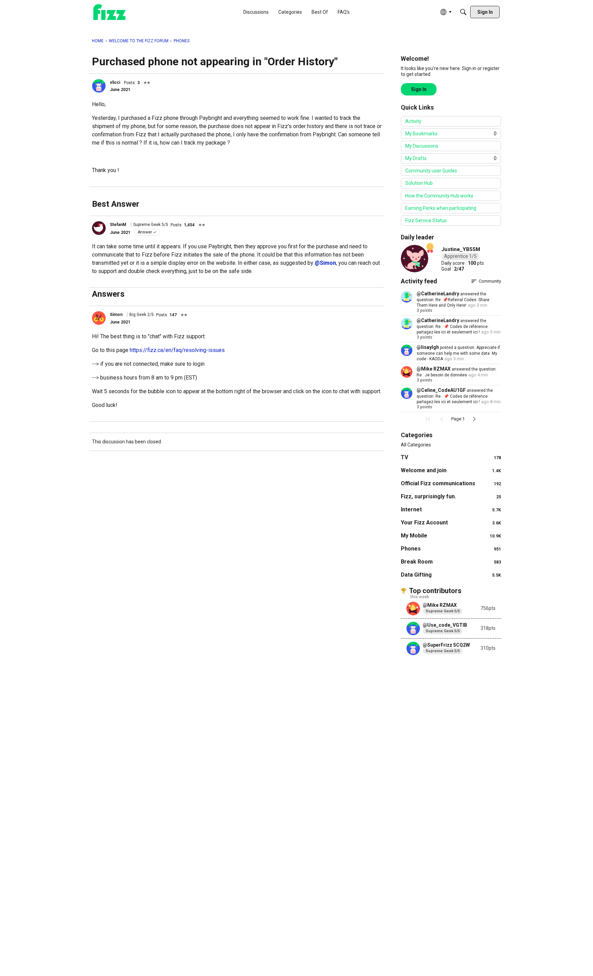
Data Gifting (451, 574)
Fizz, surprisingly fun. (451, 496)
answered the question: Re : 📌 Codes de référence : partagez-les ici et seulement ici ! (453, 326)
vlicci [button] (115, 82)
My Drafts (451, 158)
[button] (99, 86)
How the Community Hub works (439, 195)
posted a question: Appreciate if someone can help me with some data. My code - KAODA (458, 353)
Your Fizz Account (451, 522)
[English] (109, 12)
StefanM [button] (118, 224)
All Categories (416, 444)
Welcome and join (451, 470)
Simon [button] (116, 314)
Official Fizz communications (451, 483)
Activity (413, 121)
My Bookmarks (451, 133)
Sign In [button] (419, 89)
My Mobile (451, 535)
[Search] (463, 12)
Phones (451, 548)
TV (451, 457)
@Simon (325, 263)
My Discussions (421, 146)
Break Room (451, 561)
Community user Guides (431, 170)
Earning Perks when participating (440, 208)
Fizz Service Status (426, 220)
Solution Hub (419, 183)
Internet (451, 509)
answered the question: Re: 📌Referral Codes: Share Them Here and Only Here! (453, 300)
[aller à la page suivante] (474, 419)
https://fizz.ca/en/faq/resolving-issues (177, 350)
